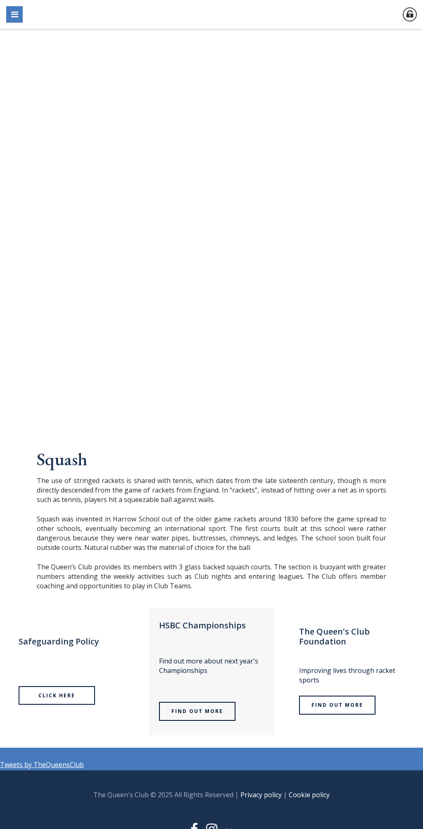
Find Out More (197, 711)
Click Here (56, 695)
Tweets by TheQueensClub (42, 764)
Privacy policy (261, 794)
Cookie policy (309, 794)
